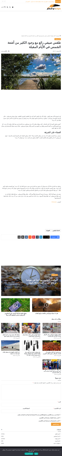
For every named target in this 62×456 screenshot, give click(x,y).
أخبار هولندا (53, 35)
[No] (60, 452)
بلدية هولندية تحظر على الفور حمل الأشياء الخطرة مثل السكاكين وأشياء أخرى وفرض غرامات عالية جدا (32, 354)
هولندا (47, 230)
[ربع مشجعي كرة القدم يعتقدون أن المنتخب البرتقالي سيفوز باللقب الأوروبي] (51, 345)
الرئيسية (58, 35)
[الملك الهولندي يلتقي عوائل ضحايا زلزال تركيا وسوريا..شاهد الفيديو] (31, 328)
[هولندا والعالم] (53, 7)
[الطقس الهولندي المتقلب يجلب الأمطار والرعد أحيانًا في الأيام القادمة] (51, 328)
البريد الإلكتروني (57, 408)
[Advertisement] (31, 23)
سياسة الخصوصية (29, 453)
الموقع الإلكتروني (26, 408)
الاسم (59, 401)
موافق (36, 453)
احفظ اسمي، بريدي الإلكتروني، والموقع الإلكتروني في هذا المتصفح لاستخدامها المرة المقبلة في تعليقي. (38, 414)
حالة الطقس (56, 230)
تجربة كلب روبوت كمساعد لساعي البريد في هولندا (42, 281)
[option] (31, 281)
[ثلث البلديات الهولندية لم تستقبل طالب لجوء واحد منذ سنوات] (10, 345)
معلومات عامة (57, 443)
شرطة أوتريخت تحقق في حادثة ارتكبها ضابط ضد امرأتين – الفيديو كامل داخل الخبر (37, 1)
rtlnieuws (53, 202)
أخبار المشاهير (57, 436)
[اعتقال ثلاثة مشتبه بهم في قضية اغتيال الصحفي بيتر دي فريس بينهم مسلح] (10, 328)
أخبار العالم (57, 434)
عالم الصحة (57, 441)
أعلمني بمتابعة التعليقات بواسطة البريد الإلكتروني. (49, 417)
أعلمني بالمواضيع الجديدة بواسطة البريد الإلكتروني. (49, 420)
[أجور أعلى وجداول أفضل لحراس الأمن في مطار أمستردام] (51, 364)
